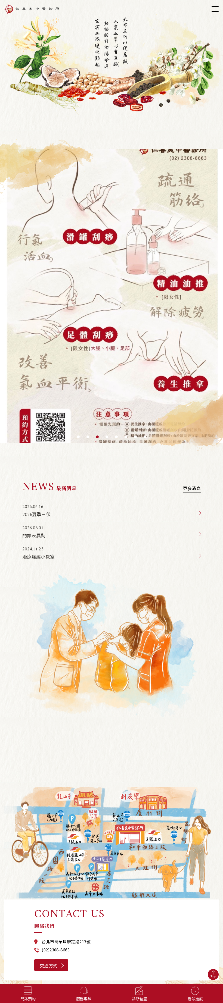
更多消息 (192, 489)
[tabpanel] (111, 296)
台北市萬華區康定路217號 (66, 941)
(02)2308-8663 (56, 949)
